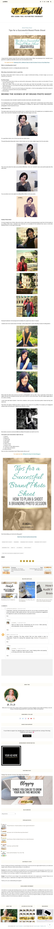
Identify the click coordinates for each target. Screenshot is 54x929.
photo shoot (27, 547)
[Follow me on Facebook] (42, 1)
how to (13, 547)
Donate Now (27, 735)
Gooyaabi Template (40, 926)
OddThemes (19, 926)
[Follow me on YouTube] (48, 1)
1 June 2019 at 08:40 (21, 608)
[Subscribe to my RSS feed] (34, 718)
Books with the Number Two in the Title (15, 852)
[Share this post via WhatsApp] (33, 561)
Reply (8, 629)
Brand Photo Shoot (27, 27)
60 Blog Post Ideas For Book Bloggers (31, 454)
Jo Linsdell (19, 547)
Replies (9, 619)
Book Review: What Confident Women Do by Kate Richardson (20, 839)
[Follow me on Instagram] (46, 1)
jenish (7, 634)
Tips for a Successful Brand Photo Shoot (12, 553)
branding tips (5, 547)
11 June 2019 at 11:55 (14, 634)
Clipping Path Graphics (11, 608)
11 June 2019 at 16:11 (21, 648)
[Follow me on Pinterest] (44, 1)
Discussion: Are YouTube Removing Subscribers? (17, 832)
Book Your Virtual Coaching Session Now (27, 536)
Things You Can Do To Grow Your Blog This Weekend (15, 774)
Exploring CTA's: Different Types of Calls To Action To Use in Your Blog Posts (32, 62)
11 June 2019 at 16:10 (21, 622)
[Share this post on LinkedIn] (30, 561)
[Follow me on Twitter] (40, 1)
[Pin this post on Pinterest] (27, 561)
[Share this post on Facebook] (21, 561)
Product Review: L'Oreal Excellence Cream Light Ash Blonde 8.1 (20, 825)
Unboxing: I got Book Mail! (12, 845)
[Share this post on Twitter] (24, 561)
